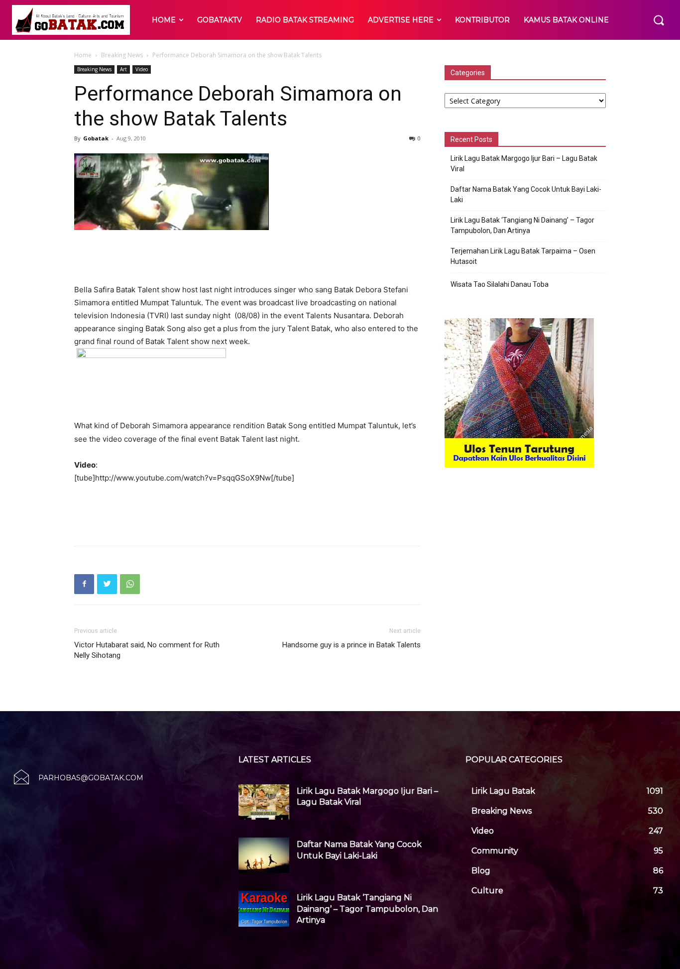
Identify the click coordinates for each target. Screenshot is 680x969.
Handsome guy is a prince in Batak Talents (351, 644)
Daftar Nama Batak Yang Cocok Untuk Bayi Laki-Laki (526, 194)
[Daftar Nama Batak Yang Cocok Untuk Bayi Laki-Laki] (263, 855)
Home (83, 55)
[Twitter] (107, 584)
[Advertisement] (247, 258)
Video (141, 69)
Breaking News (122, 55)
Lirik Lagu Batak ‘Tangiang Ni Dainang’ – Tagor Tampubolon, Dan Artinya (522, 225)
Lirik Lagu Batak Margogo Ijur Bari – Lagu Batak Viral (524, 163)
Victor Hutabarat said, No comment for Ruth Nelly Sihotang (147, 650)
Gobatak (96, 138)
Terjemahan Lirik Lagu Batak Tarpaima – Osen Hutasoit (523, 256)
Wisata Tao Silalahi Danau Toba (500, 284)
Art (123, 69)
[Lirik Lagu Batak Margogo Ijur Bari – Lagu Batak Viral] (263, 802)
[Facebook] (84, 584)
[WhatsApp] (130, 584)
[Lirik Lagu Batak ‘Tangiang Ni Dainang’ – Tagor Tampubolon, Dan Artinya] (263, 908)
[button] (658, 19)
